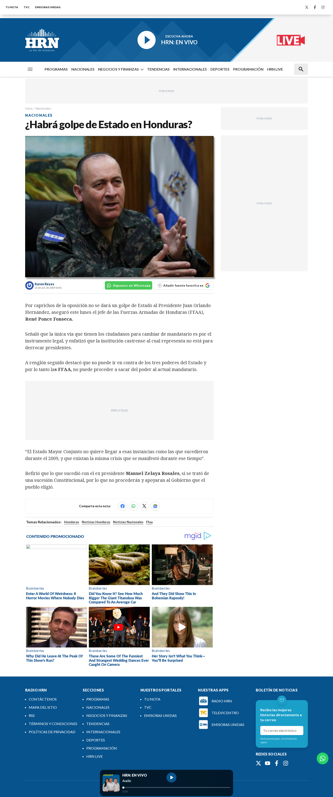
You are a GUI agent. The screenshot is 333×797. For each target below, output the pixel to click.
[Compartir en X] (144, 506)
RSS (32, 715)
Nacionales (43, 108)
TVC (27, 7)
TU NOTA (11, 7)
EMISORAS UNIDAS (47, 7)
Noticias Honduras (96, 522)
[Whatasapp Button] (322, 758)
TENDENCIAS (158, 69)
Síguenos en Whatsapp (131, 285)
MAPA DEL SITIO (43, 707)
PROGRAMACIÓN (248, 69)
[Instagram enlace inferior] (285, 763)
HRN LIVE (275, 69)
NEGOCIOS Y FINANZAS (118, 69)
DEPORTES (219, 69)
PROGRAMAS (56, 69)
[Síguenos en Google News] (155, 506)
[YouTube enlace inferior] (267, 763)
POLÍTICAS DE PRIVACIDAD (52, 732)
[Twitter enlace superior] (307, 7)
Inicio (29, 108)
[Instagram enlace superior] (323, 7)
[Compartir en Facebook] (122, 506)
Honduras (71, 522)
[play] (171, 777)
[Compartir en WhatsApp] (133, 506)
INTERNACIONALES (190, 69)
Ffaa (149, 522)
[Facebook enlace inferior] (276, 763)
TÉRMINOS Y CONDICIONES (53, 723)
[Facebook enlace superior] (315, 7)
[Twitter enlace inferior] (258, 763)
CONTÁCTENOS (43, 699)
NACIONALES (82, 69)
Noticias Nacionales (128, 522)
